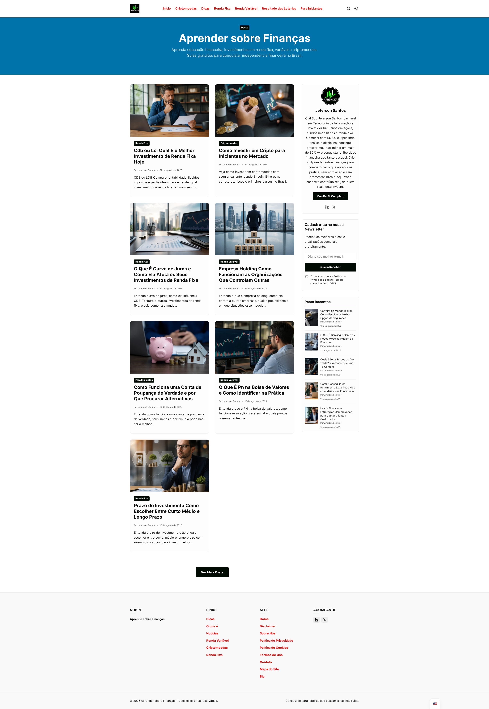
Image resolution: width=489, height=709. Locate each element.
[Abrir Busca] (348, 8)
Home (264, 619)
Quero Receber (330, 267)
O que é (212, 626)
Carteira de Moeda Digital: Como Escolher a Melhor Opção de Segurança (336, 314)
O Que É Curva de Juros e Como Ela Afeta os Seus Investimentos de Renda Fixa (166, 274)
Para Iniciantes (311, 8)
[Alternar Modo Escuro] (356, 8)
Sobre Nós (267, 633)
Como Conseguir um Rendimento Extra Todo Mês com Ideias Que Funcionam (337, 387)
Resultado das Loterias (279, 8)
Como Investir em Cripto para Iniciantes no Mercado (252, 153)
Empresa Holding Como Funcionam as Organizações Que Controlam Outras (250, 274)
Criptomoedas (186, 8)
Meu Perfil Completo (330, 196)
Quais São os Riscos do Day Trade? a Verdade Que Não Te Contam (337, 363)
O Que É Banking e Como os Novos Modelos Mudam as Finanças (337, 339)
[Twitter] (334, 207)
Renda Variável (246, 8)
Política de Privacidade (276, 640)
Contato (266, 662)
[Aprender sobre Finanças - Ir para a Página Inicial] (134, 8)
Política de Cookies (274, 647)
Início (167, 8)
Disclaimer (268, 626)
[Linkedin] (327, 207)
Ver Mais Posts (212, 572)
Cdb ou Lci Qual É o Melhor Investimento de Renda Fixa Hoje (165, 156)
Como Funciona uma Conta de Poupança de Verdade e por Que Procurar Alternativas (167, 392)
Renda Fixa (222, 8)
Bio (262, 676)
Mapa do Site (269, 669)
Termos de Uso (271, 655)
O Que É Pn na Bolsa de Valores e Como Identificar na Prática (254, 390)
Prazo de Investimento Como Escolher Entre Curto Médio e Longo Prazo (167, 511)
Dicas (205, 8)
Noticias (212, 633)
